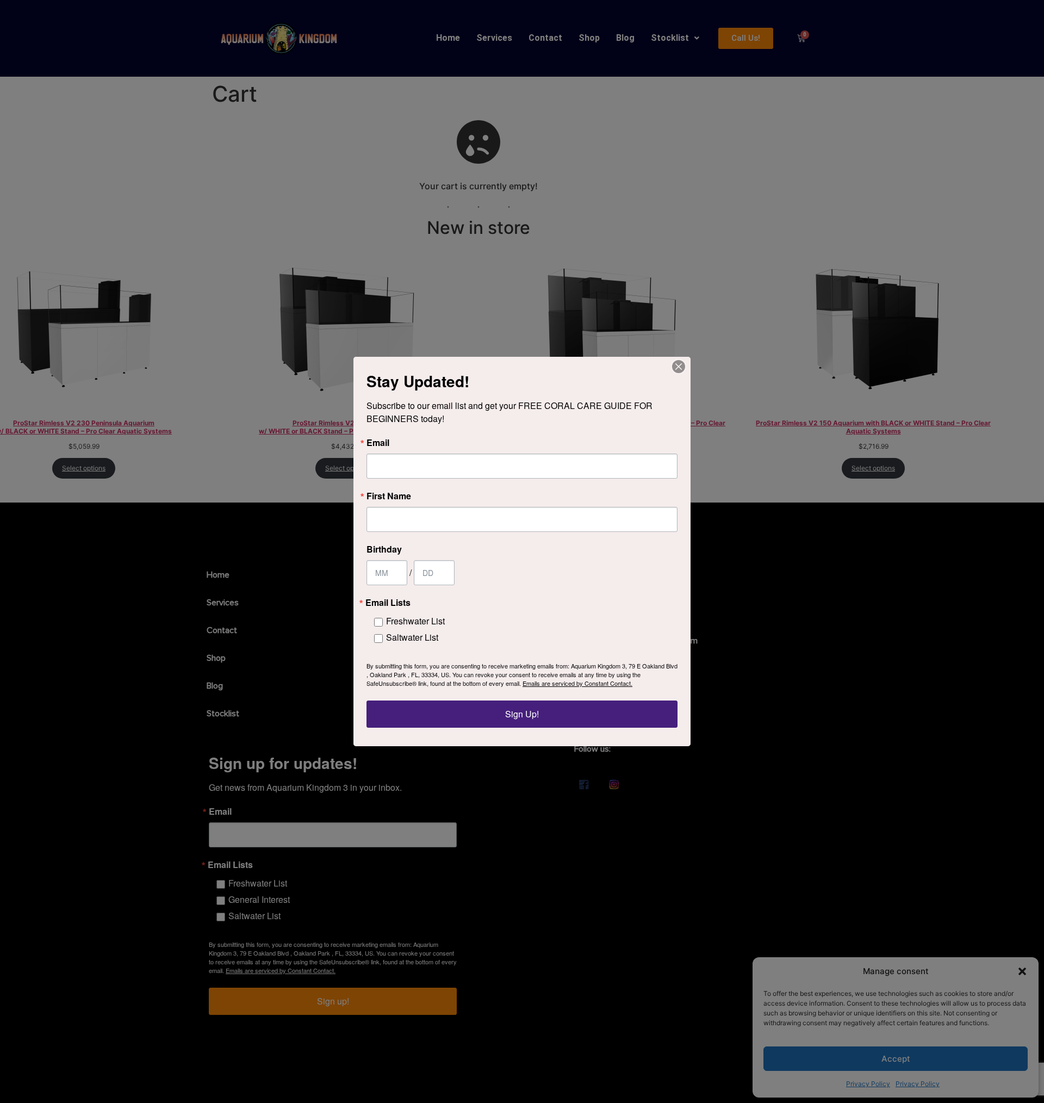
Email (377, 442)
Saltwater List (412, 637)
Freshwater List (415, 621)
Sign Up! (522, 714)
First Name (388, 496)
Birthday (384, 549)
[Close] (678, 366)
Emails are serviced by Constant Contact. (577, 683)
